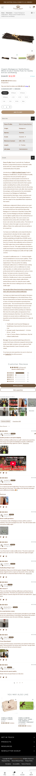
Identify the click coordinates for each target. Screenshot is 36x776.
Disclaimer (8, 764)
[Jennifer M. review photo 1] (4, 500)
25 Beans (22, 93)
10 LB (16, 101)
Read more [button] (26, 443)
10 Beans (13, 93)
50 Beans (5, 97)
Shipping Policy (6, 760)
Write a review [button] (18, 385)
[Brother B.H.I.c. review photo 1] (4, 623)
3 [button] (19, 682)
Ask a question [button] (18, 390)
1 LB (4, 101)
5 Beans (5, 93)
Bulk (23, 101)
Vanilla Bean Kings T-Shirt (7, 718)
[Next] (32, 37)
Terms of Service (26, 764)
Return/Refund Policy (17, 760)
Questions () (17, 421)
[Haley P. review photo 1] (4, 653)
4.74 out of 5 (22, 367)
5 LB (10, 101)
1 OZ (13, 97)
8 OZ (26, 97)
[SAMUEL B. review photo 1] (4, 450)
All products (9, 13)
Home (2, 13)
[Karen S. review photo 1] (4, 530)
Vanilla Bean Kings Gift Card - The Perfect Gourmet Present (26, 720)
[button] (5, 80)
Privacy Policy (29, 760)
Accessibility (16, 764)
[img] (4, 431)
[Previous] (4, 37)
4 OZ (19, 97)
